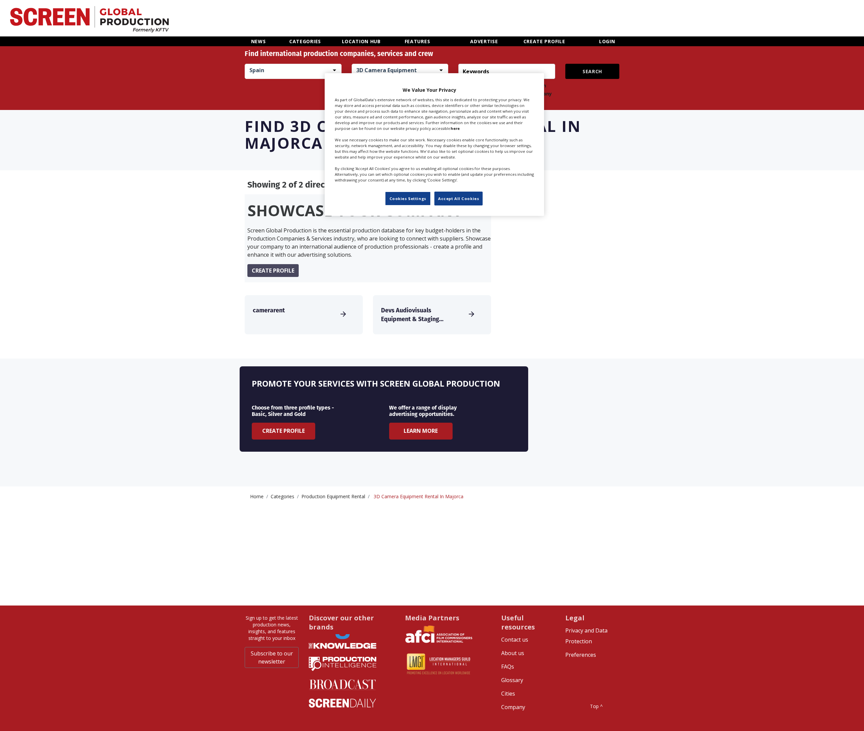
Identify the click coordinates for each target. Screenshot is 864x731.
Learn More (421, 430)
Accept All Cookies (458, 198)
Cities (508, 693)
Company (513, 707)
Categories (282, 496)
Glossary (512, 680)
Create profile (273, 270)
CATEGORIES (305, 41)
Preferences (580, 654)
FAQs (507, 666)
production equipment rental (333, 496)
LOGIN (607, 41)
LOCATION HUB (361, 41)
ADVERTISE (484, 41)
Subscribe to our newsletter (272, 657)
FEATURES (417, 41)
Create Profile (283, 430)
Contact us (514, 639)
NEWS (258, 41)
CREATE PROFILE (544, 41)
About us (512, 653)
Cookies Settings (407, 198)
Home (257, 496)
